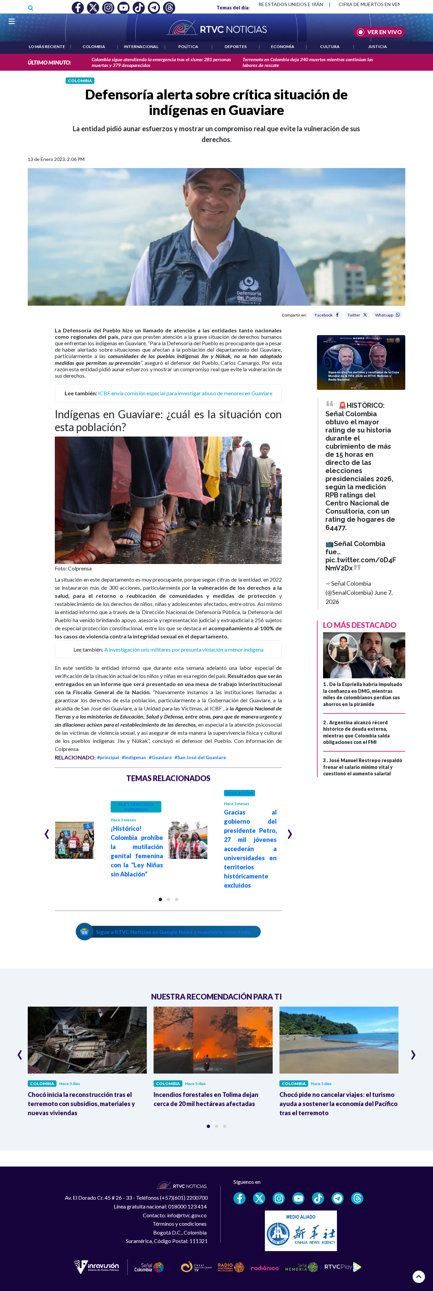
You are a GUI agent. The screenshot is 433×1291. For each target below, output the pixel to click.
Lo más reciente (47, 46)
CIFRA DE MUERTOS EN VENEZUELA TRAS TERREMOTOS (260, 4)
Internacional (141, 46)
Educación (239, 793)
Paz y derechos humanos (136, 807)
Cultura (330, 46)
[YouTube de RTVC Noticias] (298, 1198)
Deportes (236, 46)
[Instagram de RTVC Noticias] (279, 1198)
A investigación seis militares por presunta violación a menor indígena (184, 649)
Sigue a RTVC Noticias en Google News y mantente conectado (173, 932)
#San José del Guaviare (200, 757)
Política (188, 46)
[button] (160, 899)
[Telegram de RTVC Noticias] (338, 1198)
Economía (282, 46)
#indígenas (134, 757)
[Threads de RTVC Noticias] (357, 1198)
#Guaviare (160, 757)
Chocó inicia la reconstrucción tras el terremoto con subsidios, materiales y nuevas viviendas (81, 1104)
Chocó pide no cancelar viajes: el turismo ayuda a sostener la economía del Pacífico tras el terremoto (338, 1104)
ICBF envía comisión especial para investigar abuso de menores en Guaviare (185, 393)
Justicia (377, 46)
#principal (108, 757)
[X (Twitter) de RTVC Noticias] (259, 1198)
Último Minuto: (49, 62)
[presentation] (47, 831)
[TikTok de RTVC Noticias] (318, 1198)
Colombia (94, 46)
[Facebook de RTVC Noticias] (239, 1198)
